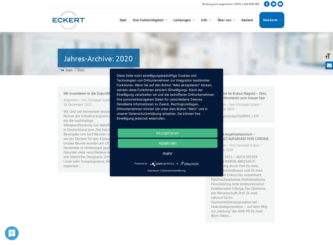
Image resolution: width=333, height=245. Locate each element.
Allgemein (70, 100)
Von (97, 100)
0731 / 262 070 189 (247, 4)
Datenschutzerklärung (174, 170)
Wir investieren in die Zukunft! (86, 93)
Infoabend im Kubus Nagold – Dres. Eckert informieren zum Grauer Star (238, 95)
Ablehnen (168, 143)
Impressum (153, 170)
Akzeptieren (167, 133)
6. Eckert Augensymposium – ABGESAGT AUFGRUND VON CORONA (239, 136)
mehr (168, 153)
